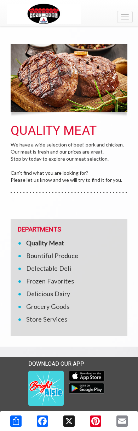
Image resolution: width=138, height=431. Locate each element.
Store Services (46, 319)
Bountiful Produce (52, 255)
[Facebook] (42, 421)
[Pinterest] (95, 421)
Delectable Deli (48, 268)
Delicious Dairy (48, 294)
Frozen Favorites (50, 281)
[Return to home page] (69, 14)
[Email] (122, 421)
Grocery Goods (47, 306)
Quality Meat (45, 243)
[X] (69, 421)
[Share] (16, 421)
